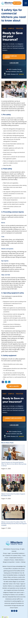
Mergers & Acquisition (9, 562)
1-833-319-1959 (14, 425)
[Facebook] (12, 611)
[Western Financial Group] (7, 3)
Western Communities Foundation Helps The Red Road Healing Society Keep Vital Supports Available (14, 523)
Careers (18, 562)
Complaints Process (9, 560)
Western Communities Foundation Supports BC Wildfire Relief (13, 494)
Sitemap (23, 562)
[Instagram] (16, 611)
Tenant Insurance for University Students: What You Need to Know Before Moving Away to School (13, 464)
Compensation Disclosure (15, 557)
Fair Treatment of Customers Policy (12, 555)
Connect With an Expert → (13, 419)
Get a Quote (17, 3)
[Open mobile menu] (25, 3)
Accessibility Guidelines (18, 553)
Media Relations (19, 560)
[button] (14, 615)
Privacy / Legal (6, 553)
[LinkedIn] (14, 611)
